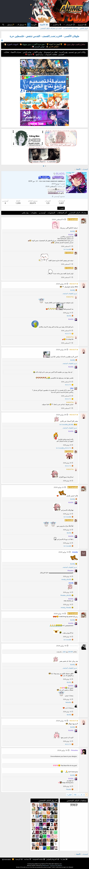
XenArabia (7, 859)
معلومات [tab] (34, 213)
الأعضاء (42, 25)
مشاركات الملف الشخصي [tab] (78, 213)
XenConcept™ (48, 867)
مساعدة (26, 859)
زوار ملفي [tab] (25, 213)
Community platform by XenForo (44, 864)
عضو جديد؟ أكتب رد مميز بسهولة (33, 44)
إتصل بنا (63, 859)
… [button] (78, 795)
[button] (64, 25)
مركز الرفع (39, 54)
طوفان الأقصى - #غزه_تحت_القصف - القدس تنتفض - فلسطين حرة (44, 36)
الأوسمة (34, 25)
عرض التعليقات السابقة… (69, 293)
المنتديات (69, 25)
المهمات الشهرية (12, 44)
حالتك (64, 652)
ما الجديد (56, 25)
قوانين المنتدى (39, 47)
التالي (70, 795)
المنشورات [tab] (51, 213)
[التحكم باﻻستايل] (2, 40)
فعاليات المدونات (51, 54)
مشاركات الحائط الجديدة (70, 28)
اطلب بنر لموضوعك (50, 52)
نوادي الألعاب (37, 52)
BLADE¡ (70, 652)
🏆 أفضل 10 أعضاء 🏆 (54, 44)
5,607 (61, 203)
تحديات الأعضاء (15, 52)
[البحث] (3, 25)
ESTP (30, 181)
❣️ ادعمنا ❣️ (29, 54)
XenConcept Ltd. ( (64, 867)
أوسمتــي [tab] (42, 213)
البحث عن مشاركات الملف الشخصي (51, 28)
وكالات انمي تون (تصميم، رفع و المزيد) (72, 52)
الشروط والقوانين (51, 859)
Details (71, 867)
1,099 (18, 203)
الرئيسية (81, 25)
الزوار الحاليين (84, 28)
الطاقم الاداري (53, 47)
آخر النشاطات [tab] (62, 213)
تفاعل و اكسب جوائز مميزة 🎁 (74, 44)
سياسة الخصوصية (38, 859)
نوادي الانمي (26, 52)
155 (75, 795)
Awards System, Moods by (44, 865)
